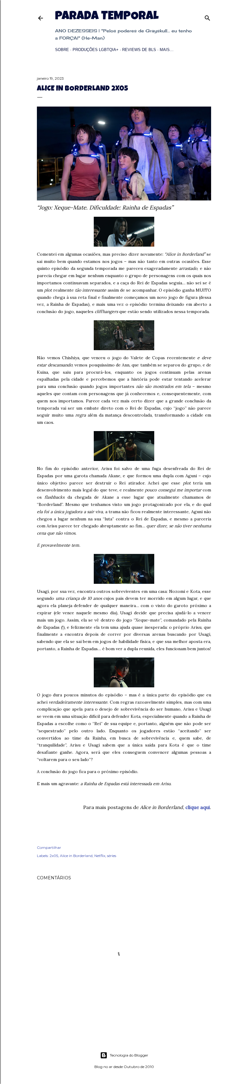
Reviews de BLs (139, 49)
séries (111, 855)
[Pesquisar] (207, 17)
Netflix (99, 855)
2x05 (54, 855)
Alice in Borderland (76, 855)
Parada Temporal (106, 17)
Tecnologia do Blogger (129, 1055)
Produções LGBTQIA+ (96, 49)
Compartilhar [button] (49, 847)
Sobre (62, 49)
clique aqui (197, 807)
